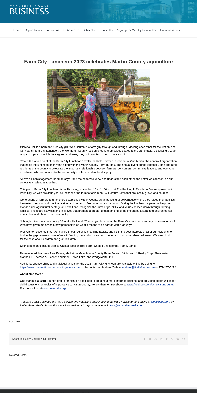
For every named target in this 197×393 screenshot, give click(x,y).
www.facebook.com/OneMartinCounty (150, 284)
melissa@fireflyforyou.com (138, 267)
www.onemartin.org (54, 288)
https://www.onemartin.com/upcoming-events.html (50, 267)
